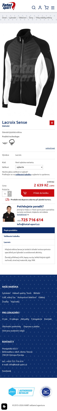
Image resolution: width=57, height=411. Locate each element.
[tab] (28, 230)
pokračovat (50, 148)
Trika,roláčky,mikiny (44, 18)
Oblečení (23, 18)
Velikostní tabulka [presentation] (12, 236)
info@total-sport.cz (28, 224)
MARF (26, 405)
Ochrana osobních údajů (13, 330)
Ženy (31, 18)
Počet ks (5, 189)
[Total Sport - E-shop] (8, 6)
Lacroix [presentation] (7, 242)
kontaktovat (22, 214)
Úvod (4, 18)
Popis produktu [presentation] (10, 230)
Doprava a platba (31, 326)
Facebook (6, 371)
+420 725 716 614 (14, 361)
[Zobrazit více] (5, 146)
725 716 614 (32, 220)
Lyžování (12, 18)
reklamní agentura (37, 405)
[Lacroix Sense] (28, 73)
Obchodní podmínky (11, 326)
